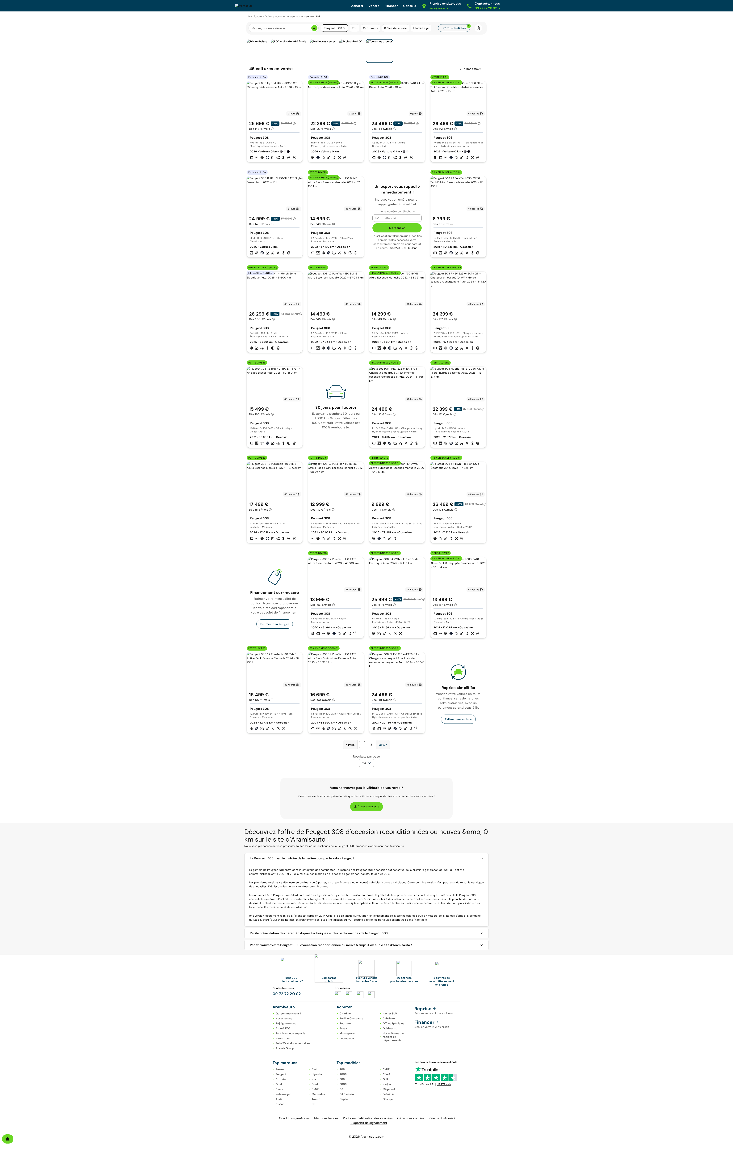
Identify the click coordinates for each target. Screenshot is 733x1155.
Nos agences (284, 1018)
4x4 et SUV (390, 1013)
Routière (345, 1023)
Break (343, 1028)
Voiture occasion (276, 16)
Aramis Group (285, 1048)
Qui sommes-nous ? (288, 1013)
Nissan (280, 1104)
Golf (385, 1079)
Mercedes (318, 1094)
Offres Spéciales (393, 1023)
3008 (343, 1084)
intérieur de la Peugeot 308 (458, 895)
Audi (279, 1099)
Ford (315, 1084)
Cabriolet (389, 1018)
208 (342, 1069)
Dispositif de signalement (368, 1123)
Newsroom (283, 1038)
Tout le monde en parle (290, 1033)
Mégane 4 (389, 1089)
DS (313, 1104)
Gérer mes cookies (410, 1118)
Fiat (314, 1069)
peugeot (295, 16)
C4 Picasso (347, 1094)
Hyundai (317, 1074)
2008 (343, 1074)
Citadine (345, 1013)
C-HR (386, 1069)
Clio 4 (386, 1074)
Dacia (279, 1089)
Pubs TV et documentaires (293, 1043)
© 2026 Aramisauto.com (366, 1137)
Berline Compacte (351, 1018)
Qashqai (388, 1099)
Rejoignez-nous (286, 1023)
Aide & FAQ (283, 1028)
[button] (344, 28)
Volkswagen (283, 1094)
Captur (344, 1099)
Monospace (347, 1033)
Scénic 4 (388, 1094)
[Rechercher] (314, 28)
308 (342, 1079)
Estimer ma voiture (458, 719)
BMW (315, 1089)
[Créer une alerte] (7, 1139)
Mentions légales (326, 1118)
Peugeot (281, 1074)
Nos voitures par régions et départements (393, 1037)
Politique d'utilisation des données (368, 1118)
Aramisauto (254, 16)
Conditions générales (294, 1118)
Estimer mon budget (274, 624)
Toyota (316, 1099)
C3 (341, 1089)
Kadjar (387, 1084)
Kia (314, 1079)
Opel (279, 1084)
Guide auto (390, 1028)
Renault (281, 1069)
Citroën (281, 1079)
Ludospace (347, 1038)
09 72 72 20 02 (287, 993)
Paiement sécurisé (442, 1118)
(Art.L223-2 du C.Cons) (403, 248)
